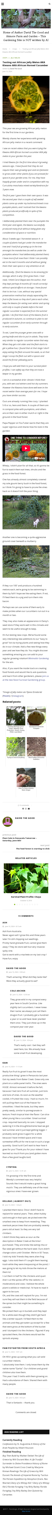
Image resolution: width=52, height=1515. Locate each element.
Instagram (17, 695)
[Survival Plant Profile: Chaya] (26, 878)
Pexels (6, 695)
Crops (14, 49)
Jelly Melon (15, 58)
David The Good (16, 69)
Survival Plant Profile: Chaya (26, 896)
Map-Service (26, 1511)
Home (5, 49)
